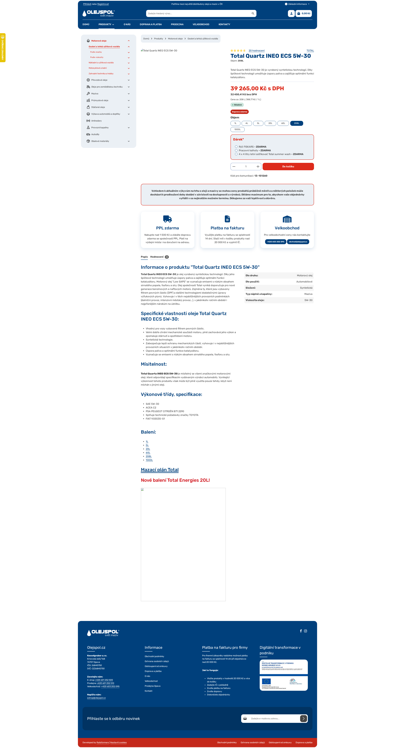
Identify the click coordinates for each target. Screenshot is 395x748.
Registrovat (103, 4)
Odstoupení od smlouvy (156, 666)
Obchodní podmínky (154, 656)
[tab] (144, 257)
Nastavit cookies (118, 742)
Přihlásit (87, 4)
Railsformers (103, 742)
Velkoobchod (151, 681)
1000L (237, 129)
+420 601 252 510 (105, 683)
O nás (147, 676)
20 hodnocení (257, 50)
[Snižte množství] (234, 166)
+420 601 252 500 (104, 680)
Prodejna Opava (152, 686)
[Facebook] (301, 631)
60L (283, 123)
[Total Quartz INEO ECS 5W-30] (182, 82)
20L (270, 123)
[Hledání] (253, 13)
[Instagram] (305, 631)
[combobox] (198, 13)
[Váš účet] (291, 13)
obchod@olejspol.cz (298, 242)
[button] (128, 41)
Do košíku (288, 166)
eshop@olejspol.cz (96, 698)
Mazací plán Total (160, 469)
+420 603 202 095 (275, 242)
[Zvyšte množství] (258, 166)
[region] (182, 82)
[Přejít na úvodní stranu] (99, 13)
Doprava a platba (153, 671)
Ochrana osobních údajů (157, 661)
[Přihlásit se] (303, 718)
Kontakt (148, 691)
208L (296, 123)
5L (258, 123)
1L (235, 123)
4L (246, 123)
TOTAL (310, 50)
